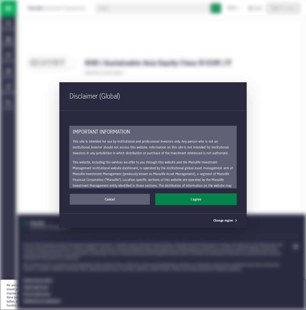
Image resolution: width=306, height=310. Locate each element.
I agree (196, 199)
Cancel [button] (110, 199)
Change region (223, 220)
